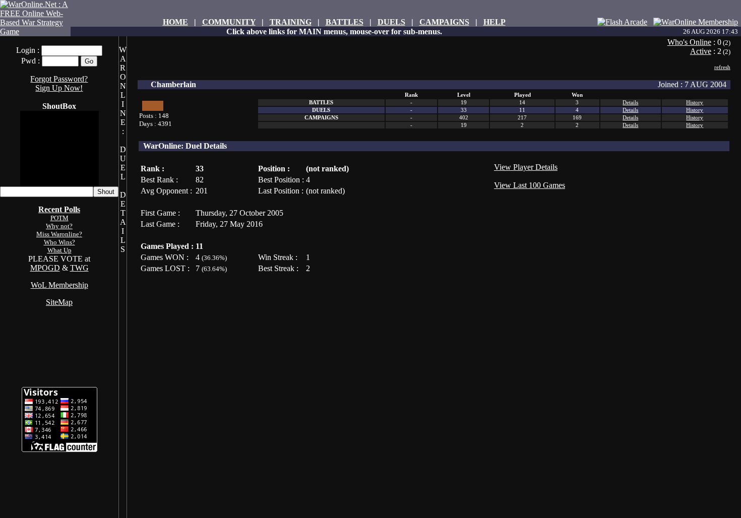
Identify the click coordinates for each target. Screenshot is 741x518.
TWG (79, 268)
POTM (59, 218)
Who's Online (689, 42)
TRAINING (291, 22)
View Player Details (526, 167)
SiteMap (59, 302)
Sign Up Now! (59, 88)
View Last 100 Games (529, 185)
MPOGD (45, 268)
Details (630, 102)
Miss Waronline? (59, 234)
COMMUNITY (229, 22)
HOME (175, 22)
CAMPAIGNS (444, 22)
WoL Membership (59, 285)
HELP (494, 22)
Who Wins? (59, 242)
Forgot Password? (59, 79)
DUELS (391, 22)
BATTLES (344, 22)
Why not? (59, 226)
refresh (722, 67)
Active (700, 51)
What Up (59, 250)
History (694, 102)
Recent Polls (59, 209)
